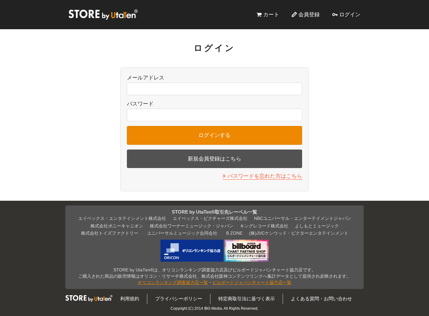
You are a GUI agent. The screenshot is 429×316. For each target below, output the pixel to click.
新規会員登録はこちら (214, 158)
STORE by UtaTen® (103, 14)
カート (271, 14)
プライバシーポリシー (178, 298)
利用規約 (129, 298)
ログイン (350, 14)
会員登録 (309, 14)
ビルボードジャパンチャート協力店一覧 (251, 282)
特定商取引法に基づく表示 (246, 298)
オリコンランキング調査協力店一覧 (173, 282)
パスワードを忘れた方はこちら (264, 176)
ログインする (214, 135)
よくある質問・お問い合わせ (321, 298)
